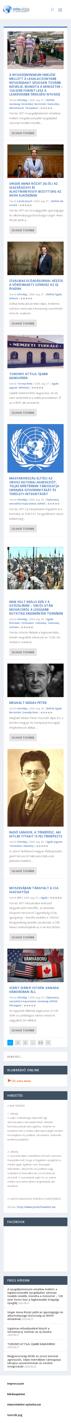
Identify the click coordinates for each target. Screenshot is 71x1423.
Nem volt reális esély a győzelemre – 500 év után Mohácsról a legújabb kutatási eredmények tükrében (36, 608)
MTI (19, 897)
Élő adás (19, 1081)
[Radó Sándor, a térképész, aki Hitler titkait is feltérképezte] (35, 788)
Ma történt (40, 104)
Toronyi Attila (24, 383)
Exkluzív (13, 298)
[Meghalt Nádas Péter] (35, 680)
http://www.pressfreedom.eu (36, 1207)
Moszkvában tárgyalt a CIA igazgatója (34, 890)
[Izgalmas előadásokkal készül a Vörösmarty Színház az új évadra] (35, 258)
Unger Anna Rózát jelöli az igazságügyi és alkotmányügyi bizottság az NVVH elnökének (35, 189)
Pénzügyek (15, 1005)
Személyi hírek (30, 712)
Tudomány (40, 623)
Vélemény (24, 387)
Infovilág (22, 100)
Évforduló (14, 623)
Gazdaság (14, 104)
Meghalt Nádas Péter (28, 703)
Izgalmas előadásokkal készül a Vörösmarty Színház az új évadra (36, 285)
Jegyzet (13, 387)
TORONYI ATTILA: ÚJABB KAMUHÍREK (28, 376)
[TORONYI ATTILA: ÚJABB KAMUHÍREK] (35, 351)
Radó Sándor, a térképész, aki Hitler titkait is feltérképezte (35, 834)
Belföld (50, 100)
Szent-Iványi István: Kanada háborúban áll (34, 990)
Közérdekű (27, 104)
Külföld (41, 503)
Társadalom (31, 108)
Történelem (27, 623)
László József (24, 201)
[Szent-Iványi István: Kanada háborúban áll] (35, 965)
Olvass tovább (23, 133)
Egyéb (58, 294)
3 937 (40, 1045)
